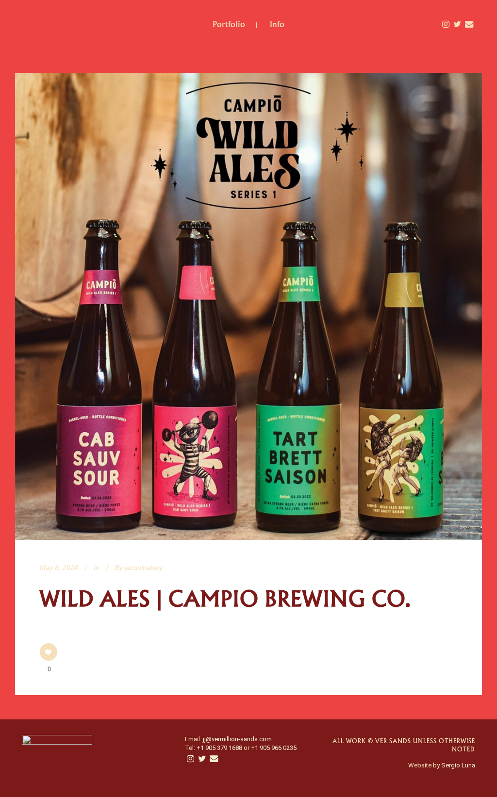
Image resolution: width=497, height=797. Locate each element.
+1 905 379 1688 (219, 747)
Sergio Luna (458, 765)
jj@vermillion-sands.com (237, 739)
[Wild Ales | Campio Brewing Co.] (248, 306)
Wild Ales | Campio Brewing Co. (225, 599)
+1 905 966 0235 (274, 747)
